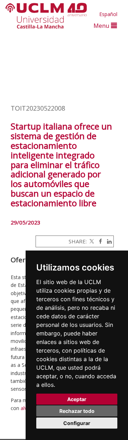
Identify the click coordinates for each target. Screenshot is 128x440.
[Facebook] (98, 241)
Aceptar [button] (76, 399)
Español (108, 14)
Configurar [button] (76, 423)
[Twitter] (91, 241)
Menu (102, 25)
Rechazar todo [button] (77, 411)
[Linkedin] (107, 241)
